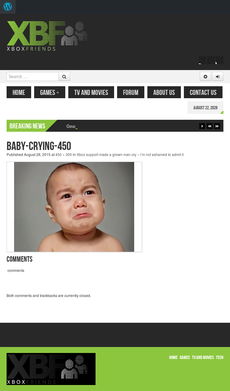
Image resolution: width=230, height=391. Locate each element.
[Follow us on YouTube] (219, 60)
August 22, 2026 (205, 108)
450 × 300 (63, 154)
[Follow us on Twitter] (211, 60)
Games (49, 92)
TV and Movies (91, 92)
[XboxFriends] (51, 35)
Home (19, 92)
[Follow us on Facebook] (203, 60)
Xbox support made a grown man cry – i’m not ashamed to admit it (130, 154)
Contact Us (203, 92)
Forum (130, 92)
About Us (164, 92)
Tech (219, 357)
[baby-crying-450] (74, 206)
